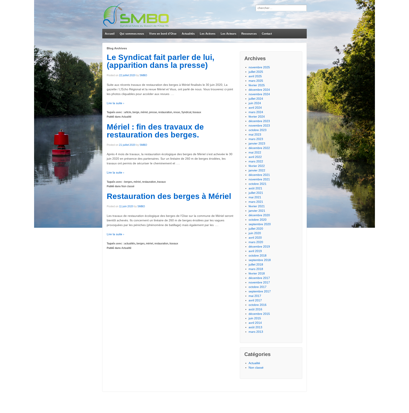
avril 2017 (255, 300)
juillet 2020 (256, 228)
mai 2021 (255, 197)
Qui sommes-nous (132, 33)
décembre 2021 (259, 175)
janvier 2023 (257, 143)
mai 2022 (255, 152)
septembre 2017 (260, 291)
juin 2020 (255, 233)
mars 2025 (256, 80)
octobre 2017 (257, 287)
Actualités (188, 33)
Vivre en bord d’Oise (162, 33)
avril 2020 (255, 237)
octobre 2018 (257, 255)
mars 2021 (256, 201)
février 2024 (257, 116)
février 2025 (257, 85)
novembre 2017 (259, 282)
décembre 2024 (259, 89)
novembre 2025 (259, 67)
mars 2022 (256, 161)
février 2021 (257, 206)
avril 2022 (255, 157)
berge (135, 112)
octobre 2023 (257, 130)
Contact (267, 33)
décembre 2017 (259, 278)
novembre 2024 (259, 94)
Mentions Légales (270, 402)
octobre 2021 (257, 183)
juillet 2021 (256, 192)
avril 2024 (255, 107)
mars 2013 (256, 331)
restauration (165, 112)
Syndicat (186, 112)
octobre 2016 (257, 304)
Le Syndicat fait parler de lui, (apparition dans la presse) (160, 61)
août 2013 (255, 327)
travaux (197, 112)
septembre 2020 (260, 224)
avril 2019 (255, 251)
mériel (144, 112)
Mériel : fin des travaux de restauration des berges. (155, 131)
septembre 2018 (260, 260)
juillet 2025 (256, 71)
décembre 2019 (259, 246)
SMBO (143, 75)
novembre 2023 (259, 125)
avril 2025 (255, 76)
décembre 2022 (259, 148)
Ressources (249, 33)
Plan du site (290, 402)
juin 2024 (255, 103)
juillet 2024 (256, 98)
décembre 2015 (259, 313)
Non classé (127, 186)
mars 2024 (256, 112)
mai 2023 (255, 134)
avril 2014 (255, 322)
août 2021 (255, 188)
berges (128, 181)
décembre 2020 (259, 215)
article (127, 112)
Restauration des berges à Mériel (169, 196)
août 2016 (255, 309)
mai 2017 (255, 296)
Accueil (110, 33)
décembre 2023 (259, 121)
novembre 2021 (259, 179)
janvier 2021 (257, 210)
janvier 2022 (257, 170)
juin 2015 (255, 318)
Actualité (126, 116)
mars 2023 (256, 139)
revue (176, 112)
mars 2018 (256, 269)
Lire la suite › (115, 103)
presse (153, 112)
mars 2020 (256, 242)
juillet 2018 (256, 264)
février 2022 (257, 166)
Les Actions (207, 33)
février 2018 (257, 273)
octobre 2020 (257, 219)
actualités (129, 243)
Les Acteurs (228, 33)
